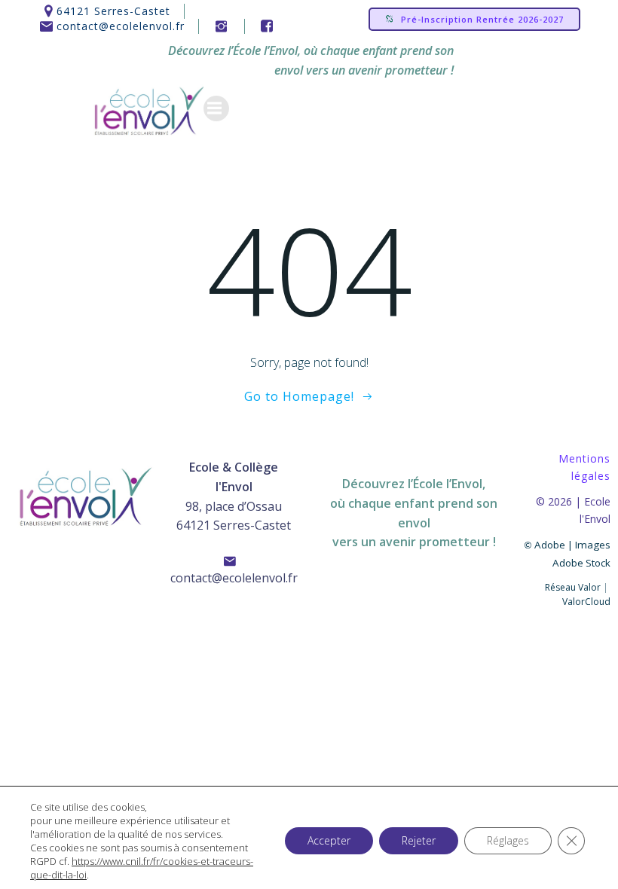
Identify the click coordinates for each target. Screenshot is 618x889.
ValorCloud (586, 601)
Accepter (328, 840)
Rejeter (419, 840)
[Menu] (216, 108)
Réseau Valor (573, 587)
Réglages (508, 840)
